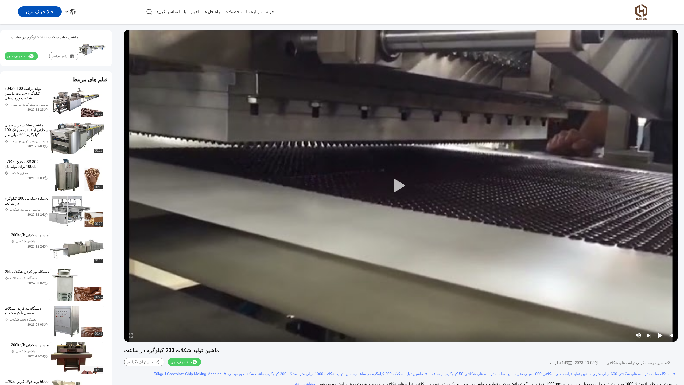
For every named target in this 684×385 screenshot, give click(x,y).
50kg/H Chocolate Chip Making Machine (188, 374)
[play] (400, 185)
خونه (270, 11)
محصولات (233, 11)
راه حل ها (211, 11)
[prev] (670, 335)
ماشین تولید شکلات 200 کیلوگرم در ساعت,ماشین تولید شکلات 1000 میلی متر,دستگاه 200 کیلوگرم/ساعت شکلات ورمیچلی (325, 374)
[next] (649, 335)
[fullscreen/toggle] (131, 335)
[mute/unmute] (638, 335)
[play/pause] (660, 335)
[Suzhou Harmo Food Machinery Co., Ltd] (641, 12)
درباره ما (254, 11)
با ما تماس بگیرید (171, 11)
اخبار (195, 11)
